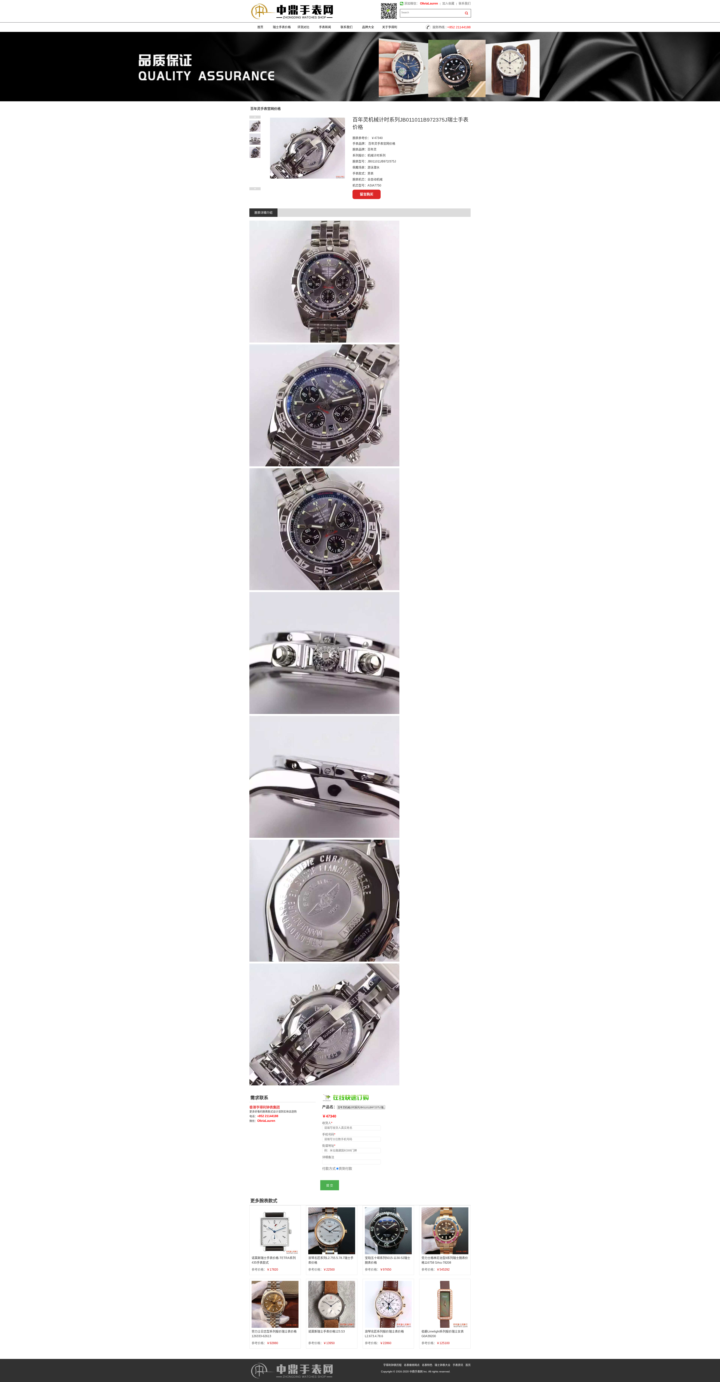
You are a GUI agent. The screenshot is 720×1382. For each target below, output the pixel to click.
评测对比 (303, 27)
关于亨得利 (389, 27)
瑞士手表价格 (282, 27)
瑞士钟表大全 (442, 1364)
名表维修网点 (412, 1364)
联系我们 (465, 3)
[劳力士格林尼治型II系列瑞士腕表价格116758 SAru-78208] (445, 1230)
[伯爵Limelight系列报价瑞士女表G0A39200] (445, 1304)
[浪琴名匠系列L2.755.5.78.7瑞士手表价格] (331, 1230)
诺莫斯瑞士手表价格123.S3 (326, 1331)
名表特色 (427, 1364)
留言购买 (366, 194)
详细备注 (328, 1157)
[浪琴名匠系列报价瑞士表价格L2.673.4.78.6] (388, 1304)
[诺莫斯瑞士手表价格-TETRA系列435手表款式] (275, 1230)
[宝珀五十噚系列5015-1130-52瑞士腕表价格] (388, 1230)
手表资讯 (458, 1364)
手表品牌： (360, 143)
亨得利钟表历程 (392, 1364)
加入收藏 (448, 3)
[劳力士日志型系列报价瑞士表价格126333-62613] (275, 1304)
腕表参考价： (361, 138)
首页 (260, 27)
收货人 (327, 1123)
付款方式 (329, 1169)
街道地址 (328, 1145)
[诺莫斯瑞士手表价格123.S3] (331, 1304)
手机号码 (328, 1134)
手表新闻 (325, 27)
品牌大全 (368, 27)
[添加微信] (389, 11)
